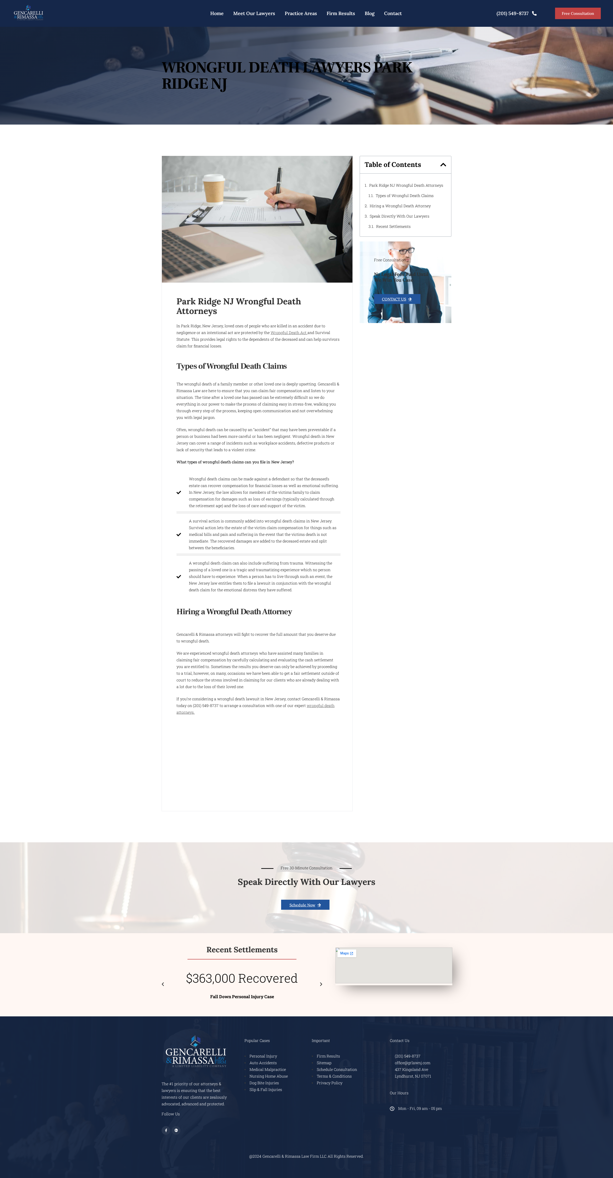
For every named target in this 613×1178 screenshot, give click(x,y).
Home (217, 13)
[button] (443, 164)
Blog (370, 13)
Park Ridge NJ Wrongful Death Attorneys (406, 185)
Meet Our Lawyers (254, 13)
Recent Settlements (393, 226)
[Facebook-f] (166, 1130)
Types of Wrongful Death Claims (405, 195)
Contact (393, 13)
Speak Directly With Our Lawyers (399, 216)
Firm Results (341, 13)
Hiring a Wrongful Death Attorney (400, 205)
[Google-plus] (176, 1130)
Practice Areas (301, 13)
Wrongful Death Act (289, 332)
